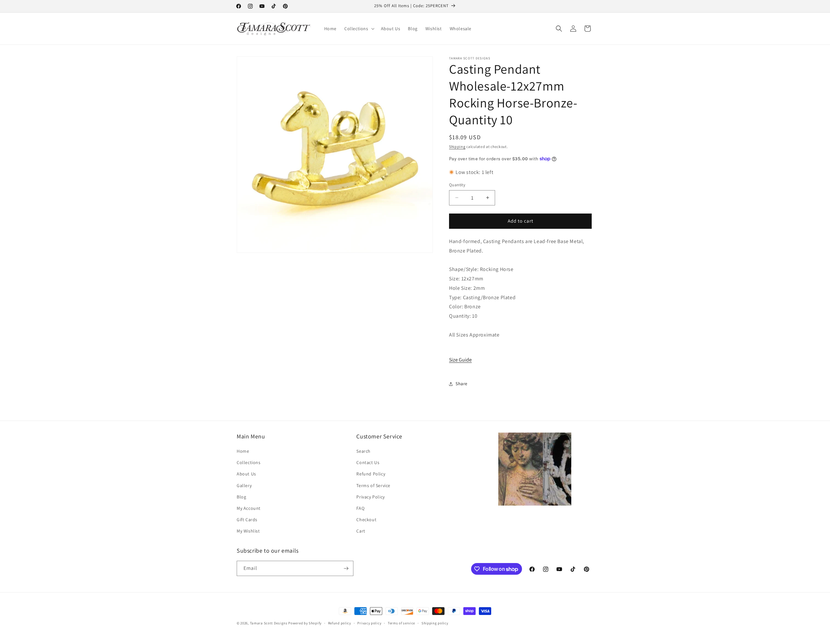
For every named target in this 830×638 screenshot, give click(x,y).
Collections (249, 462)
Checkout (366, 519)
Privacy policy (369, 623)
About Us (246, 474)
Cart (360, 531)
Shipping (457, 146)
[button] (358, 28)
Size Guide (460, 359)
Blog (241, 497)
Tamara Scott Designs (269, 623)
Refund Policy (370, 474)
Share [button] (462, 383)
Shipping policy (434, 623)
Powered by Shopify (305, 623)
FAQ (360, 508)
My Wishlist (248, 531)
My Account (249, 508)
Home (243, 451)
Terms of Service (373, 485)
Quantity (457, 185)
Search (363, 451)
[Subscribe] (346, 568)
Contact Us (367, 462)
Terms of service (401, 623)
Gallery (244, 485)
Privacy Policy (370, 497)
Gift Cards (247, 519)
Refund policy (339, 623)
